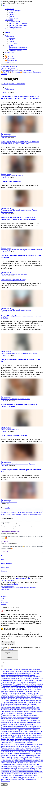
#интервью (13, 702)
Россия (7, 32)
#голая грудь (28, 711)
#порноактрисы (6, 210)
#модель (19, 709)
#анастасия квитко (28, 724)
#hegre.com (10, 739)
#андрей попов (27, 757)
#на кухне (4, 700)
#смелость (29, 689)
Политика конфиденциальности (12, 588)
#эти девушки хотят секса (31, 764)
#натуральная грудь (31, 730)
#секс (26, 761)
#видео (23, 722)
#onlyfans (22, 742)
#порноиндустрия (7, 212)
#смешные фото (15, 755)
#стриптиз (13, 677)
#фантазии (34, 719)
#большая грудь (26, 514)
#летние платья (24, 772)
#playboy (14, 759)
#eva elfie (39, 746)
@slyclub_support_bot (8, 580)
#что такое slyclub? (7, 737)
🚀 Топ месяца (14, 72)
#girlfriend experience (27, 731)
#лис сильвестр (21, 706)
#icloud (11, 751)
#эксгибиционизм (36, 772)
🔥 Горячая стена (26, 72)
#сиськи (20, 176)
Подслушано (13, 18)
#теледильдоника (7, 698)
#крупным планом (7, 733)
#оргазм (30, 709)
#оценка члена (34, 777)
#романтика (32, 702)
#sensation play (37, 735)
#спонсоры (32, 708)
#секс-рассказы (22, 675)
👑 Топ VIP (5, 72)
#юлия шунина (12, 671)
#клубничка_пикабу (28, 750)
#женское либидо (7, 731)
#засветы (36, 691)
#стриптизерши (32, 740)
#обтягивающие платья (12, 750)
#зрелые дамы (25, 697)
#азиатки (34, 768)
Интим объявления (15, 27)
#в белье (16, 742)
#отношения (10, 695)
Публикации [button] (9, 9)
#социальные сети (7, 773)
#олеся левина (6, 730)
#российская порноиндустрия (11, 682)
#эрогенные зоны (29, 737)
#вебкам (32, 700)
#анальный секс (35, 720)
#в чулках (16, 731)
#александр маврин (29, 751)
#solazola (14, 730)
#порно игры (19, 695)
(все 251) (7, 508)
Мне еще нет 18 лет (8, 644)
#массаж (4, 719)
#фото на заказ (20, 686)
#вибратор (24, 708)
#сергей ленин (18, 711)
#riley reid (12, 678)
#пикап (38, 750)
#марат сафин (35, 755)
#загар (19, 719)
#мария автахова (6, 742)
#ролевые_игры (6, 726)
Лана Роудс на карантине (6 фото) (13, 280)
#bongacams (9, 711)
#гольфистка (20, 678)
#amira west (17, 779)
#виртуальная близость (31, 773)
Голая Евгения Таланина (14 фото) (14, 435)
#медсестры (26, 755)
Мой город (4, 74)
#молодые (12, 764)
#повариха (32, 744)
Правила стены (5, 567)
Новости (12, 12)
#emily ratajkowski (32, 739)
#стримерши (8, 704)
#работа (20, 759)
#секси (9, 748)
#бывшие (4, 689)
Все (6, 87)
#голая (25, 709)
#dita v (23, 779)
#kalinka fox (18, 737)
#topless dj (22, 713)
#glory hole (4, 693)
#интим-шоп (21, 689)
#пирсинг (33, 704)
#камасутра (5, 751)
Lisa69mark (4, 551)
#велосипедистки (14, 697)
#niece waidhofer (23, 777)
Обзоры (11, 16)
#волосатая (4, 720)
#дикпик (29, 686)
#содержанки (13, 512)
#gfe (20, 751)
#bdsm (29, 673)
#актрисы (29, 677)
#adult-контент (37, 686)
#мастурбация (26, 768)
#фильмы (11, 770)
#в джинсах (17, 775)
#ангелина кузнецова (21, 720)
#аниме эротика (16, 757)
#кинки (26, 704)
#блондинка (13, 777)
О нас (2, 559)
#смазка (19, 764)
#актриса (4, 748)
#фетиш (26, 759)
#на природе (17, 684)
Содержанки (37, 72)
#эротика (12, 136)
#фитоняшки (31, 746)
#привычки (19, 770)
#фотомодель (5, 677)
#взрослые (29, 728)
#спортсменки (32, 353)
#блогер (3, 739)
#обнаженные (22, 673)
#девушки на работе (8, 686)
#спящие (8, 709)
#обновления (5, 781)
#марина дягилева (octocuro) (17, 746)
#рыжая (21, 704)
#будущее (22, 733)
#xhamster (33, 715)
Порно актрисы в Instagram (11, 181)
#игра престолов (36, 514)
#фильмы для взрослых (15, 761)
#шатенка (36, 677)
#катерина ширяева (14, 687)
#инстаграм (5, 136)
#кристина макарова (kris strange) (19, 735)
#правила (21, 730)
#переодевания (30, 680)
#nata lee (7, 759)
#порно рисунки (23, 700)
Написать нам (4, 555)
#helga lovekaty (36, 697)
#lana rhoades (21, 717)
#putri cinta (16, 691)
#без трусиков (31, 722)
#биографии (33, 775)
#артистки (11, 766)
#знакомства (30, 742)
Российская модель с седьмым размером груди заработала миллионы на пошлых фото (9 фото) (18, 218)
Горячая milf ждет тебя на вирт (10, 531)
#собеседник (31, 706)
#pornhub (10, 680)
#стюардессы (16, 722)
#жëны (15, 704)
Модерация (4, 570)
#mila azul (18, 514)
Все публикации (15, 10)
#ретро (11, 740)
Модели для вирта (7, 586)
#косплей (4, 766)
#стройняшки (25, 715)
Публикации (9, 89)
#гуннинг (39, 680)
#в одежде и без (23, 744)
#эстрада (18, 766)
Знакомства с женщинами (18, 25)
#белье (13, 709)
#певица (36, 512)
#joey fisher (39, 731)
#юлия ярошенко (28, 687)
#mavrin (31, 759)
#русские (28, 726)
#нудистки (25, 775)
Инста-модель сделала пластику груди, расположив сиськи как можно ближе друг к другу (20, 142)
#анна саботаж (30, 748)
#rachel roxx (5, 740)
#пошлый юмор (20, 693)
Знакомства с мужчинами (18, 23)
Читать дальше (6, 134)
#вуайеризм (5, 678)
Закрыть (9, 657)
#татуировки (12, 689)
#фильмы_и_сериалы (8, 728)
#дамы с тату (36, 726)
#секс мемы (26, 719)
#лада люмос (5, 755)
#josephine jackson (20, 740)
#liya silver (31, 675)
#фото (16, 751)
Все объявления (14, 21)
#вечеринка (22, 677)
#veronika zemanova (32, 717)
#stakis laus (23, 753)
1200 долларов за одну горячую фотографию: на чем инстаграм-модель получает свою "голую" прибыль (20, 97)
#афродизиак (14, 772)
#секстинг (8, 691)
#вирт (15, 698)
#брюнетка (4, 777)
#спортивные (5, 757)
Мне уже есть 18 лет (8, 642)
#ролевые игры (6, 722)
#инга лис (36, 728)
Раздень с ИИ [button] (9, 29)
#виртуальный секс (27, 250)
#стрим (13, 706)
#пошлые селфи (11, 675)
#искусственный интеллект (25, 512)
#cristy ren (4, 687)
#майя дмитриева (27, 762)
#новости (28, 678)
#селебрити (5, 176)
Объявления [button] (9, 20)
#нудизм (29, 713)
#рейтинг (4, 706)
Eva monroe (4, 541)
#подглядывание (6, 684)
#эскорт (39, 698)
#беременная (12, 700)
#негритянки (20, 728)
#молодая (16, 748)
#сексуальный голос (29, 682)
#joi (9, 706)
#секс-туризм (7, 753)
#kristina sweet (22, 702)
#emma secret (5, 762)
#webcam (16, 753)
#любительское (15, 762)
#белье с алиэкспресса (14, 724)
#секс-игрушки (37, 684)
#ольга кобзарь (28, 770)
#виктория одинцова (35, 761)
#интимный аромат (34, 753)
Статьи (11, 14)
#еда (35, 762)
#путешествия (5, 512)
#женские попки (6, 775)
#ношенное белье (26, 691)
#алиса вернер (31, 779)
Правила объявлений (6, 563)
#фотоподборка (17, 210)
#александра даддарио (8, 717)
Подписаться (9, 653)
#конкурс (33, 698)
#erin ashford (31, 693)
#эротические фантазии (9, 744)
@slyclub (11, 649)
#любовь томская (13, 713)
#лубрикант (38, 687)
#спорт (22, 748)
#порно (13, 514)
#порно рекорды (23, 698)
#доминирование (14, 708)
